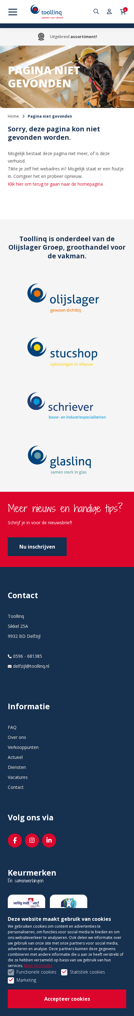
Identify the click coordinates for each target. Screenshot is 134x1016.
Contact (16, 787)
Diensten (17, 767)
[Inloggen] (110, 12)
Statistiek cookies (87, 972)
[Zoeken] (97, 12)
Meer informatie (38, 965)
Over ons (17, 737)
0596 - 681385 (27, 656)
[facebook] (15, 840)
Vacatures (18, 777)
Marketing (26, 980)
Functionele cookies (36, 972)
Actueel (15, 757)
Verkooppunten (23, 747)
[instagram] (32, 840)
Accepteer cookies (67, 998)
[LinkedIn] (49, 840)
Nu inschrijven (37, 546)
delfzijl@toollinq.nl (31, 666)
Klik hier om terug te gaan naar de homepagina (55, 184)
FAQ (12, 727)
